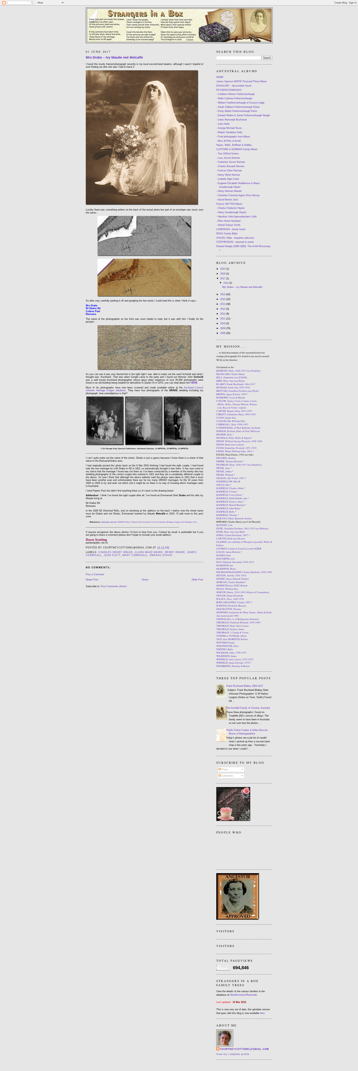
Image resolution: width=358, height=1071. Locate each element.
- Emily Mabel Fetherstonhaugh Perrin (236, 111)
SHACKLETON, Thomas (228, 609)
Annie (230, 401)
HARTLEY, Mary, (225, 518)
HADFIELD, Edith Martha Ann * (232, 498)
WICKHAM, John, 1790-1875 (231, 652)
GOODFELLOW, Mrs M (228, 481)
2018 (223, 273)
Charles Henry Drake (115, 552)
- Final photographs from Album (233, 136)
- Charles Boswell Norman (230, 166)
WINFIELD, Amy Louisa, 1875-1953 (234, 659)
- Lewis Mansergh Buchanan (231, 119)
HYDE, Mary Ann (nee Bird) (230, 531)
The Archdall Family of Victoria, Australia (248, 707)
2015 (223, 299)
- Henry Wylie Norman (228, 174)
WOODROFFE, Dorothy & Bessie (233, 666)
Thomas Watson (240, 404)
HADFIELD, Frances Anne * (230, 501)
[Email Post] (170, 547)
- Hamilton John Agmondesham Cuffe (236, 216)
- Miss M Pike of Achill (228, 140)
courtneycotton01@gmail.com (244, 1049)
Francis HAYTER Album (229, 203)
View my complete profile (232, 1054)
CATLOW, (221, 401)
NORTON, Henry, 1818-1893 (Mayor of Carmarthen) (242, 592)
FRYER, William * (225, 474)
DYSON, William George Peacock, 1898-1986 (239, 441)
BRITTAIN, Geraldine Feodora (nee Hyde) (237, 390)
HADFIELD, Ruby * (226, 511)
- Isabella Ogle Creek (227, 179)
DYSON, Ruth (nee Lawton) (230, 444)
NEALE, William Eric (227, 589)
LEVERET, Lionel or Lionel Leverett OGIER (238, 548)
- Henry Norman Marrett (229, 191)
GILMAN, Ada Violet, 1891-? (231, 478)
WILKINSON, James (226, 656)
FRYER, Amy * (224, 468)
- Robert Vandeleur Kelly (229, 132)
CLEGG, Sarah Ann (226, 417)
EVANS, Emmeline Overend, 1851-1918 (236, 448)
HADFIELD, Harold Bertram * (231, 505)
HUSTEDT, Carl (224, 525)
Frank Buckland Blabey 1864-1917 (244, 685)
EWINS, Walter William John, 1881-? (235, 451)
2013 (223, 308)
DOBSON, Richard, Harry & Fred (232, 431)
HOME (220, 77)
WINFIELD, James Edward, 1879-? (233, 662)
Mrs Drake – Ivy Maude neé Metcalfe (114, 57)
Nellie (228, 404)
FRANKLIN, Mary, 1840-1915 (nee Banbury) (239, 464)
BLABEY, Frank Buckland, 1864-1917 (235, 384)
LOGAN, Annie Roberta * (229, 552)
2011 (223, 318)
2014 (223, 304)
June (226, 282)
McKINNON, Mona (226, 568)
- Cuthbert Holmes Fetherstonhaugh (235, 94)
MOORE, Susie (224, 578)
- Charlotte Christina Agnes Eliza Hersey (238, 195)
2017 (223, 278)
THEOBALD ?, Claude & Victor (232, 632)
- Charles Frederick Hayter (230, 208)
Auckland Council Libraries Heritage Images (161, 522)
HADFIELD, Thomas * (227, 515)
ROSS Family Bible (226, 233)
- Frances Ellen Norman (229, 170)
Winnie (253, 404)
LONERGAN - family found (230, 229)
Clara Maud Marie (149, 552)
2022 (223, 268)
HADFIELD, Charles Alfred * (231, 488)
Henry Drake (175, 552)
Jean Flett (112, 555)
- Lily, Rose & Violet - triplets (231, 407)
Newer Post (92, 579)
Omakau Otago (161, 555)
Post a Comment (95, 574)
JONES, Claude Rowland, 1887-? (233, 535)
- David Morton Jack (227, 199)
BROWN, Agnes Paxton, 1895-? (232, 394)
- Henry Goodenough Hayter (231, 212)
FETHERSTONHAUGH (228, 90)
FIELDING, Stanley (226, 458)
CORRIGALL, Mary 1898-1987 (232, 424)
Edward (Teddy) (241, 578)
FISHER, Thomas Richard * (230, 461)
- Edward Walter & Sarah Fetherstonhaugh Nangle (243, 115)
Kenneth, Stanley (243, 518)
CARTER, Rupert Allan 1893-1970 (234, 411)
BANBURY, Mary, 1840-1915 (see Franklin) (238, 370)
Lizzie (253, 401)
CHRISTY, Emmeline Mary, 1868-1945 (236, 414)
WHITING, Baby (224, 649)
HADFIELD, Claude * (227, 491)
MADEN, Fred (223, 555)
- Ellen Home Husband (228, 220)
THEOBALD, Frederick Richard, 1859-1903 (238, 622)
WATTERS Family (225, 642)
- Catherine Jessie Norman (230, 162)
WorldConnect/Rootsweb (243, 994)
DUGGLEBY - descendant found (233, 85)
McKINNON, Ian (224, 565)
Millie (221, 404)
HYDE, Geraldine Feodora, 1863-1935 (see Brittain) (242, 528)
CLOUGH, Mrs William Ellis (230, 421)
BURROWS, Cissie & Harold (230, 397)
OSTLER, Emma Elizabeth (229, 595)
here (262, 1013)
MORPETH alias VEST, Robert (231, 585)
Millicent (255, 431)
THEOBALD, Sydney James (230, 629)
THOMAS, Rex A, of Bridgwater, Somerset (237, 619)
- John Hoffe (223, 124)
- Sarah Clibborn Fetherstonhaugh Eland (237, 107)
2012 (223, 313)
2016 (223, 294)
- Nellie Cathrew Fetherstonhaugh (234, 98)
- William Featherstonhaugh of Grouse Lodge (240, 102)
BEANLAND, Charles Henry (230, 374)
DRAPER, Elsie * (225, 434)
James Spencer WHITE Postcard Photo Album (241, 81)
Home (145, 579)
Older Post (197, 579)
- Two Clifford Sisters (227, 153)
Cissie (237, 401)
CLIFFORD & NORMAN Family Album (236, 149)
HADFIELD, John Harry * (229, 508)
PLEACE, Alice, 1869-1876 (230, 599)
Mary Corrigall (135, 555)
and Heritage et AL (189, 522)
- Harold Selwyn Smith (228, 225)
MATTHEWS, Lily (225, 558)
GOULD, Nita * (224, 484)
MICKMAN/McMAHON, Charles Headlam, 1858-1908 (244, 572)
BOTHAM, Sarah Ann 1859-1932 (233, 387)
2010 (223, 323)
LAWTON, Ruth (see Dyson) (230, 538)
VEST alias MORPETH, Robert (232, 639)
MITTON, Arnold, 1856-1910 (231, 575)
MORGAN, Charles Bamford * (231, 582)
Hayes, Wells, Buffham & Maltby (234, 145)
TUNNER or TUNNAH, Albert (231, 635)
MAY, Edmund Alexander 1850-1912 (235, 562)
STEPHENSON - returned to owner (235, 242)
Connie (245, 401)
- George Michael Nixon (229, 128)
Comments (227, 775)
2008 (223, 333)
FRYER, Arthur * (224, 471)
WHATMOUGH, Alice (227, 646)
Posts (224, 769)
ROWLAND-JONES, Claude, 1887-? (234, 602)
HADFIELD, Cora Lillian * (229, 495)
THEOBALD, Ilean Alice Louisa (232, 625)
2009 (223, 328)
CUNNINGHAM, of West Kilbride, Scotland (238, 427)
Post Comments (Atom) (113, 586)
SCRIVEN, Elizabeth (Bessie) (231, 605)
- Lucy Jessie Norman (228, 157)
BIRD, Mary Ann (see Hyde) (230, 380)
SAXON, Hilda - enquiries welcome (235, 237)
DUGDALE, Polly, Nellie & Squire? (234, 437)
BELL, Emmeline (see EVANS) (231, 377)
